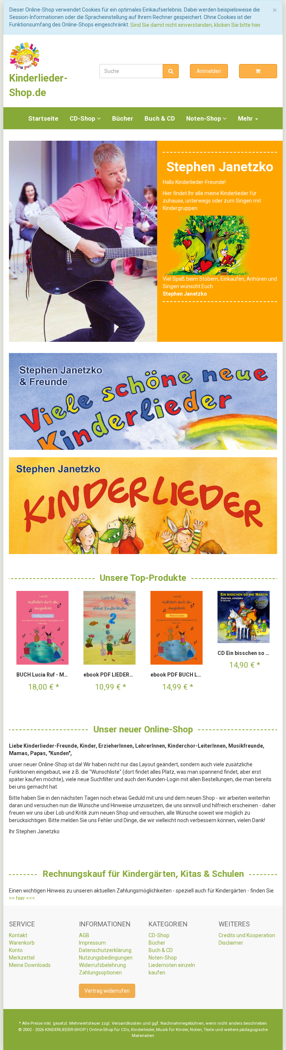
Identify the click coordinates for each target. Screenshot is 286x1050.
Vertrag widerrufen (107, 991)
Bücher (122, 118)
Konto (16, 950)
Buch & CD (159, 118)
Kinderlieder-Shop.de (38, 85)
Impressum (92, 943)
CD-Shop (83, 118)
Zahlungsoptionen (100, 973)
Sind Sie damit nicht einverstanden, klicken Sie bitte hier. (195, 25)
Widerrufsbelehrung (102, 965)
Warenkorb (22, 943)
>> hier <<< (22, 898)
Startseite (43, 118)
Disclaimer (231, 943)
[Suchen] (171, 71)
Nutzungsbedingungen (106, 958)
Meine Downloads (30, 965)
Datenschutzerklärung (105, 950)
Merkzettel (22, 958)
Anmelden (209, 71)
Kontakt (18, 935)
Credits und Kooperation (247, 935)
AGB (84, 935)
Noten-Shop (204, 118)
